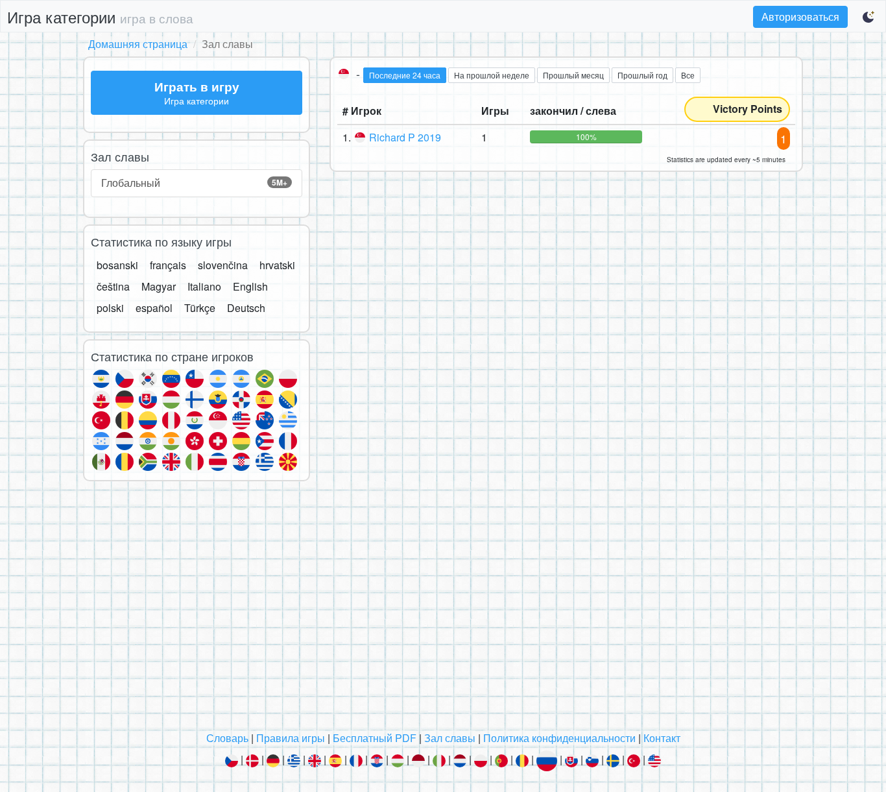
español (154, 307)
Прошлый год (642, 74)
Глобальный (194, 182)
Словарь (227, 737)
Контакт (661, 737)
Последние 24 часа (404, 74)
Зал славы (449, 737)
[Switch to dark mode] (869, 17)
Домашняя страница (137, 43)
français (168, 265)
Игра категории (100, 16)
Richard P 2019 (405, 137)
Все (688, 74)
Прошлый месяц (573, 74)
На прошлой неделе (491, 74)
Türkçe (199, 307)
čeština (113, 286)
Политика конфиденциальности (559, 737)
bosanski (117, 265)
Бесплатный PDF (374, 737)
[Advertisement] (443, 610)
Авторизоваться (800, 16)
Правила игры (290, 737)
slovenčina (223, 265)
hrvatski (277, 265)
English (250, 286)
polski (110, 307)
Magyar (158, 286)
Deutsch (246, 307)
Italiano (204, 286)
